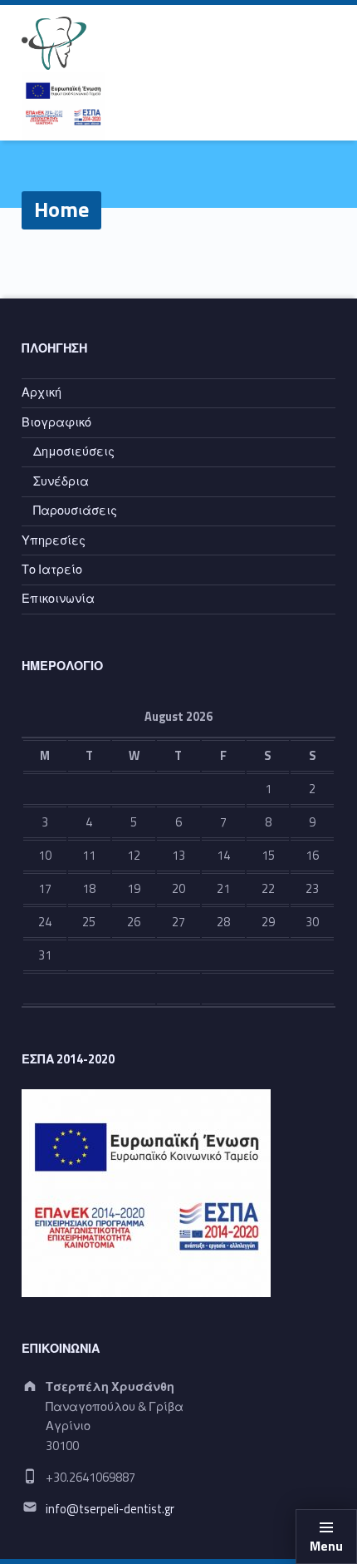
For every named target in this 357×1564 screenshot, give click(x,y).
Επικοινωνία (58, 599)
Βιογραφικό (56, 422)
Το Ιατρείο (52, 569)
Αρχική (41, 392)
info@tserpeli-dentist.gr (110, 1509)
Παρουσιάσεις (75, 510)
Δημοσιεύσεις (74, 451)
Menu (326, 1546)
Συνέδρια (61, 481)
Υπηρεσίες (54, 540)
